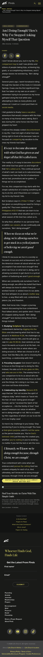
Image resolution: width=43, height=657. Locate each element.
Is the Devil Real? (21, 519)
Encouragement (10, 606)
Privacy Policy (15, 651)
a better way (33, 293)
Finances (8, 610)
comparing (17, 139)
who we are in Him (14, 372)
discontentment (33, 129)
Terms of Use (26, 651)
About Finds (9, 621)
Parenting (8, 593)
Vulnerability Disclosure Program (13, 654)
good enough (34, 276)
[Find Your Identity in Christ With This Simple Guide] (21, 498)
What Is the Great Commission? (21, 524)
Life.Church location (32, 647)
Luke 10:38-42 (14, 341)
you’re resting (16, 439)
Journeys (8, 597)
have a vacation (28, 112)
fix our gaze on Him (30, 369)
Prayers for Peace (21, 522)
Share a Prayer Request (13, 619)
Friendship (8, 615)
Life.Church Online (14, 647)
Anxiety (7, 595)
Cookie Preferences (33, 654)
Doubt (7, 613)
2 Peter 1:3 (25, 200)
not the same (33, 430)
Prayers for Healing (21, 530)
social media (7, 107)
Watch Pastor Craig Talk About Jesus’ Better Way (21, 481)
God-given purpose (12, 430)
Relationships (9, 600)
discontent (36, 162)
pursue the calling (22, 466)
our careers (15, 224)
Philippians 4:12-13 (10, 210)
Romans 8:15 (32, 390)
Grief (6, 608)
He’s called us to (13, 168)
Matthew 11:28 (18, 335)
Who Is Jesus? (21, 527)
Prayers (7, 602)
